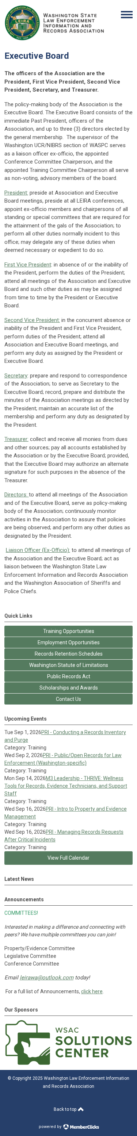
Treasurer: (16, 439)
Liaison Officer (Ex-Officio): (38, 550)
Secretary (15, 375)
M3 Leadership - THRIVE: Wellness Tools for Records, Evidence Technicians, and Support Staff (65, 786)
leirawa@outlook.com (46, 977)
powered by (50, 1126)
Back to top (65, 1109)
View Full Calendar (68, 858)
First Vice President (27, 264)
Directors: (16, 494)
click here (92, 991)
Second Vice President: (32, 320)
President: (16, 192)
